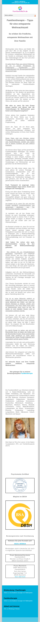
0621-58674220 (20, 577)
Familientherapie (27, 373)
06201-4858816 (20, 1)
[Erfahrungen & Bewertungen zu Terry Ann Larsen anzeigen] (20, 469)
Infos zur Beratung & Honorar (12, 609)
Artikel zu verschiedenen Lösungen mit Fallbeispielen (18, 592)
